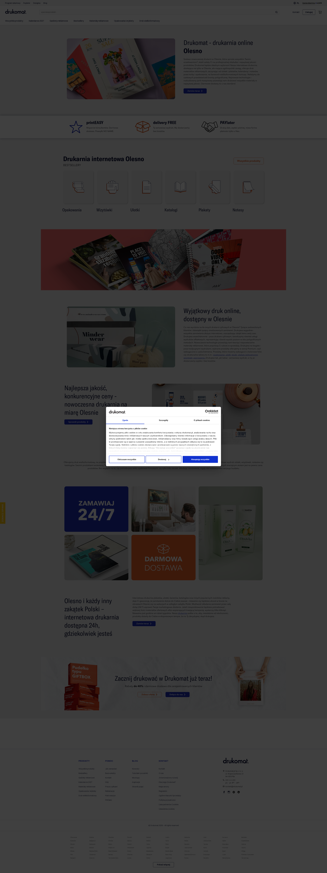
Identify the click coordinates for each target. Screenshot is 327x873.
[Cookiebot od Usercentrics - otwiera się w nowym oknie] (207, 412)
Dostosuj (162, 459)
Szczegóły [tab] (163, 420)
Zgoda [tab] (125, 420)
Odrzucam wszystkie (127, 459)
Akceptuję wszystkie (200, 459)
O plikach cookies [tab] (202, 420)
